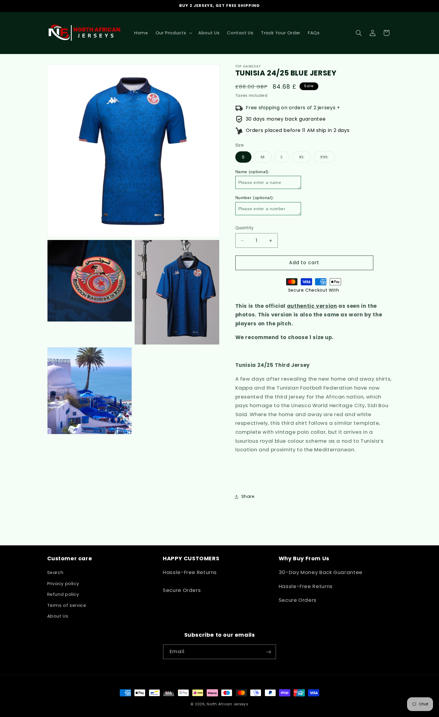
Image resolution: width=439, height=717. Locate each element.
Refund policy (63, 594)
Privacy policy (63, 584)
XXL (327, 158)
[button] (173, 32)
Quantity (244, 228)
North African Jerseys (227, 704)
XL (305, 158)
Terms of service (66, 605)
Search (55, 573)
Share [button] (248, 496)
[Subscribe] (269, 651)
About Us (57, 616)
